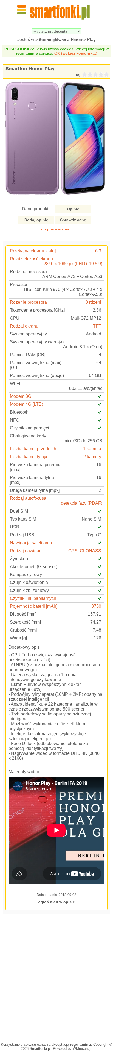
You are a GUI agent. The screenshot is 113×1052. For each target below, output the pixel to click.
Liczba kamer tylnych (30, 456)
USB (14, 527)
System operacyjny (28, 334)
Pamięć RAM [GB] (27, 354)
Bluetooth (19, 412)
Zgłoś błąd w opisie (56, 902)
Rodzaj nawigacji (27, 550)
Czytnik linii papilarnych (33, 598)
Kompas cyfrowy (26, 574)
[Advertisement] (56, 977)
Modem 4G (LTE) (26, 404)
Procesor (18, 284)
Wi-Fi (15, 383)
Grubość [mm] (23, 630)
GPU (14, 318)
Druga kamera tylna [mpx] (35, 490)
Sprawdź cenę (73, 220)
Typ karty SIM (23, 519)
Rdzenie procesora (28, 302)
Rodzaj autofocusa (28, 498)
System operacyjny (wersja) (37, 342)
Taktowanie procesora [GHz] (37, 310)
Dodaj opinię (36, 220)
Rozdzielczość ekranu (31, 258)
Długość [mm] (23, 614)
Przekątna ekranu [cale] (33, 251)
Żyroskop (19, 558)
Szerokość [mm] (25, 622)
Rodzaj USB (22, 535)
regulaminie (27, 53)
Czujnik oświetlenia (29, 582)
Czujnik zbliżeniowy (29, 590)
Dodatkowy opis (24, 647)
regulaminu (80, 1044)
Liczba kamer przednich (33, 448)
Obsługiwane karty (28, 436)
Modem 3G (20, 396)
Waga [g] (18, 638)
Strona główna (52, 39)
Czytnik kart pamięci (29, 428)
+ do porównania (53, 229)
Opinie (73, 209)
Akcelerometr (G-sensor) (33, 566)
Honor (76, 39)
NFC (14, 420)
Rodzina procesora (28, 271)
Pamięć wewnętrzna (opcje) (37, 375)
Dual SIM (19, 511)
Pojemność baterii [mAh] (33, 606)
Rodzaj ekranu (24, 326)
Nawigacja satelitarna (31, 542)
